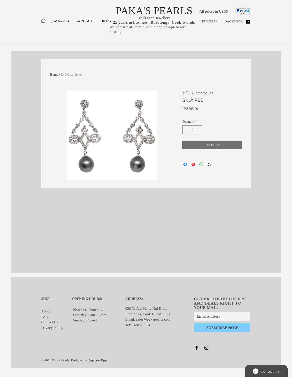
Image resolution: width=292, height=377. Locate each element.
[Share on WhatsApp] (201, 164)
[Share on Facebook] (185, 164)
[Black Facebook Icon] (196, 347)
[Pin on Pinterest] (193, 164)
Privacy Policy (52, 328)
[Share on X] (209, 164)
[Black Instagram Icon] (206, 347)
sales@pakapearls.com (153, 319)
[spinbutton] (192, 130)
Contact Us (49, 322)
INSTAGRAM (208, 21)
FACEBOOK (233, 21)
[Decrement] (186, 130)
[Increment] (198, 130)
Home (54, 74)
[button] (248, 21)
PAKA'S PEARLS (154, 10)
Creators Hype (98, 360)
